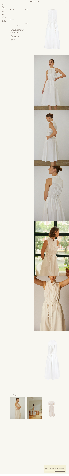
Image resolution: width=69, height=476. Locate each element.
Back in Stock (4, 17)
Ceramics (3, 15)
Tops (3, 6)
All (3, 4)
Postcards (3, 12)
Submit (26, 23)
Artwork (3, 14)
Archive (3, 19)
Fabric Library (4, 21)
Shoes (3, 13)
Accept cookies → (60, 471)
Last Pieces (4, 16)
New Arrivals (4, 5)
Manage (50, 471)
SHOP (2, 2)
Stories (3, 11)
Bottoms (3, 8)
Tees (3, 7)
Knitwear (3, 9)
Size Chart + (12, 39)
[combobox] (13, 15)
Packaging (3, 20)
